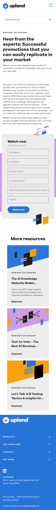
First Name (14, 152)
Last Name (14, 162)
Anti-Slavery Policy (11, 500)
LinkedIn (4, 471)
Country (12, 196)
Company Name (17, 180)
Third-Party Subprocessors (28, 497)
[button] (51, 5)
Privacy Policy (9, 497)
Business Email (16, 171)
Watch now (18, 209)
